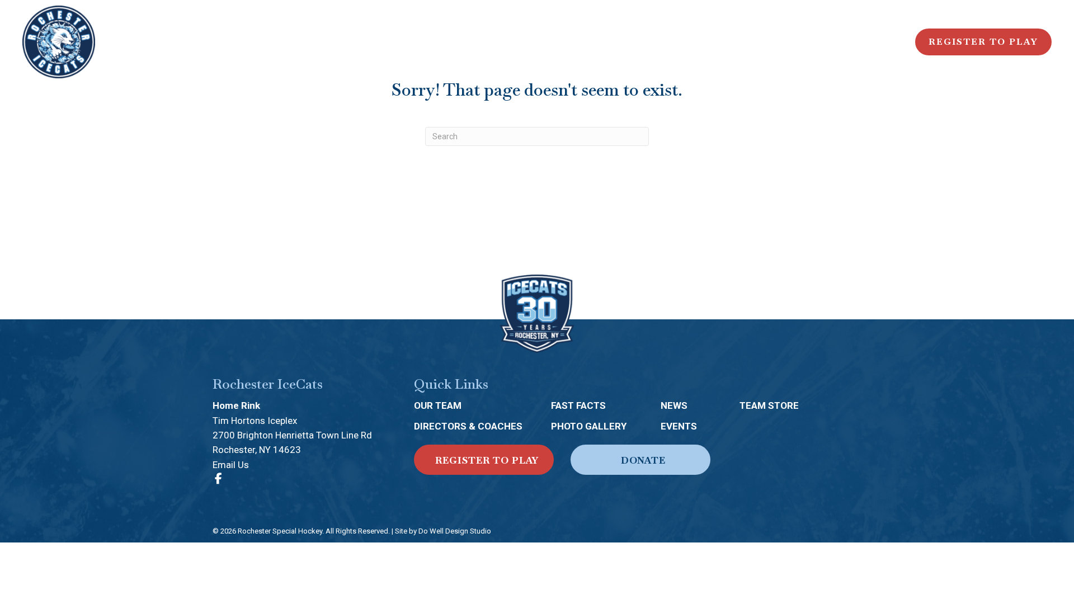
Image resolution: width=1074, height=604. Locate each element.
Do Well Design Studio (454, 531)
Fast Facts (578, 405)
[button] (484, 460)
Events (679, 426)
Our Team (437, 405)
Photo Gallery (588, 426)
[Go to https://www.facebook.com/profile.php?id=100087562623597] (218, 479)
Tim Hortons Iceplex (255, 420)
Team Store (769, 405)
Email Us (231, 464)
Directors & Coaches (468, 426)
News (674, 405)
